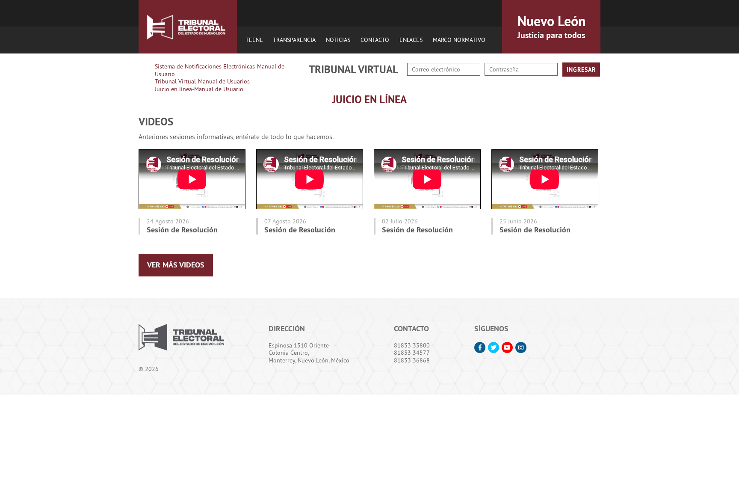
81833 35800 (412, 345)
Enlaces (411, 40)
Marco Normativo (459, 40)
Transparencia (294, 40)
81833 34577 (412, 352)
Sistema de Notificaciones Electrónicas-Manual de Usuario (219, 70)
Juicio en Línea (369, 99)
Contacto (375, 40)
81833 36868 (412, 360)
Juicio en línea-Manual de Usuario (199, 89)
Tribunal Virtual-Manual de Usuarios (202, 81)
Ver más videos (175, 265)
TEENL (254, 40)
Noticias (338, 40)
